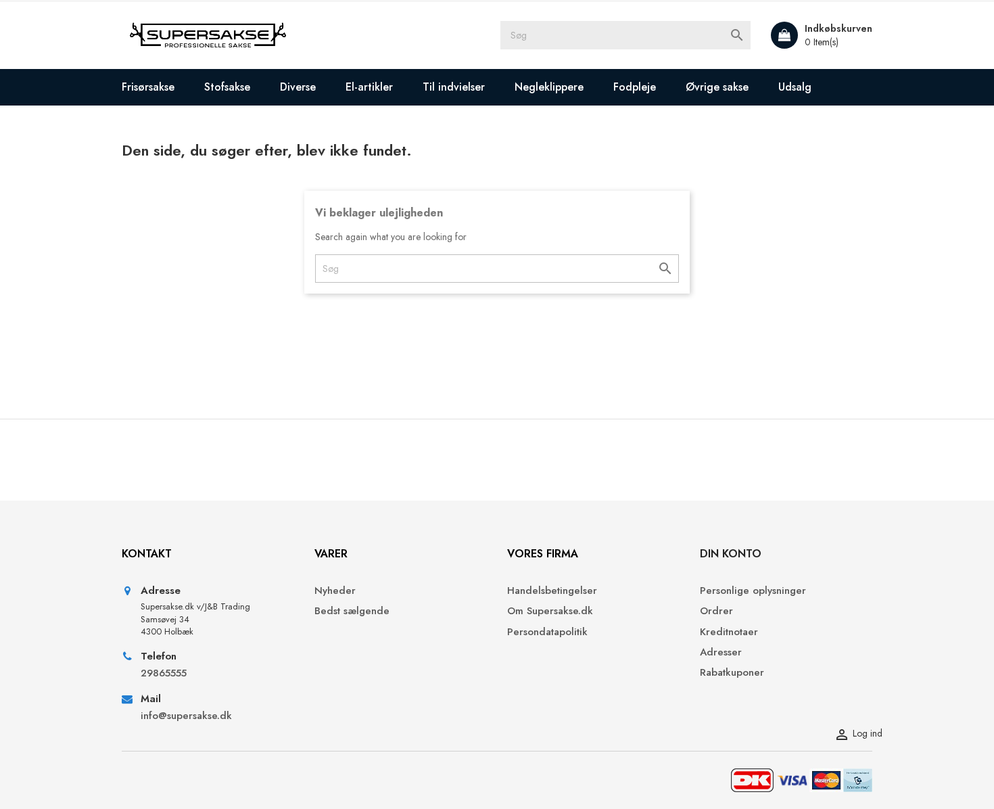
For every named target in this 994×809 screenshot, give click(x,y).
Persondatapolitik (547, 632)
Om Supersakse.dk (550, 611)
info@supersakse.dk (188, 716)
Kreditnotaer (729, 632)
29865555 (164, 673)
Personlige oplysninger (753, 591)
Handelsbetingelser (552, 591)
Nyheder (335, 591)
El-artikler (369, 87)
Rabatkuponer (732, 673)
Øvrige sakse (717, 87)
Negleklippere (549, 87)
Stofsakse (227, 87)
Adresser (721, 652)
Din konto (730, 553)
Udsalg (794, 87)
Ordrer (716, 611)
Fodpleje (634, 87)
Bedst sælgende (351, 611)
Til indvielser (454, 87)
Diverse (298, 87)
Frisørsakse (148, 87)
